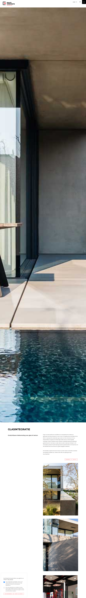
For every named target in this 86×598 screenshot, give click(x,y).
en (84, 2)
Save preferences (8, 593)
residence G (68, 459)
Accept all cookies (19, 593)
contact (75, 459)
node (74, 2)
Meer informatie (10, 579)
